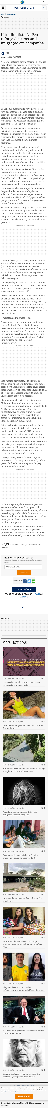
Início (2, 14)
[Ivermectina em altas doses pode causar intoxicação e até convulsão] (24, 661)
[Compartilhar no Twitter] (29, 581)
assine (24, 596)
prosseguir (24, 1096)
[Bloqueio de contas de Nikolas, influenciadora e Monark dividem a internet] (24, 967)
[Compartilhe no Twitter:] (44, 1027)
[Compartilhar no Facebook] (25, 581)
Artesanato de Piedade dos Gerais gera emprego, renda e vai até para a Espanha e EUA (22, 944)
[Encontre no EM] (44, 7)
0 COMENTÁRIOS (24, 589)
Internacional (11, 14)
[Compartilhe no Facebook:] (42, 1027)
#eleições (5, 547)
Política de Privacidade (10, 1092)
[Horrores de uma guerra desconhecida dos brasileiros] (24, 877)
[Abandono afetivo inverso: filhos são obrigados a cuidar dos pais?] (24, 791)
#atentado (14, 544)
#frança (24, 544)
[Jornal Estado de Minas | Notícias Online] (24, 8)
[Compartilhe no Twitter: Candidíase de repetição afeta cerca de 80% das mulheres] (44, 722)
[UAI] (22, 2)
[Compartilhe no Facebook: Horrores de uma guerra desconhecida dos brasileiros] (42, 894)
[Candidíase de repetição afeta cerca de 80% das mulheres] (24, 705)
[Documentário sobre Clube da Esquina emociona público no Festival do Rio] (24, 834)
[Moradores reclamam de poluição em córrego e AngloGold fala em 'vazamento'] (24, 748)
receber (24, 573)
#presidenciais (35, 544)
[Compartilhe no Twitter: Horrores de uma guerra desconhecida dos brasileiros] (44, 894)
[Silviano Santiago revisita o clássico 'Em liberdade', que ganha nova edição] (24, 1053)
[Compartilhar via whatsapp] (33, 581)
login (37, 594)
